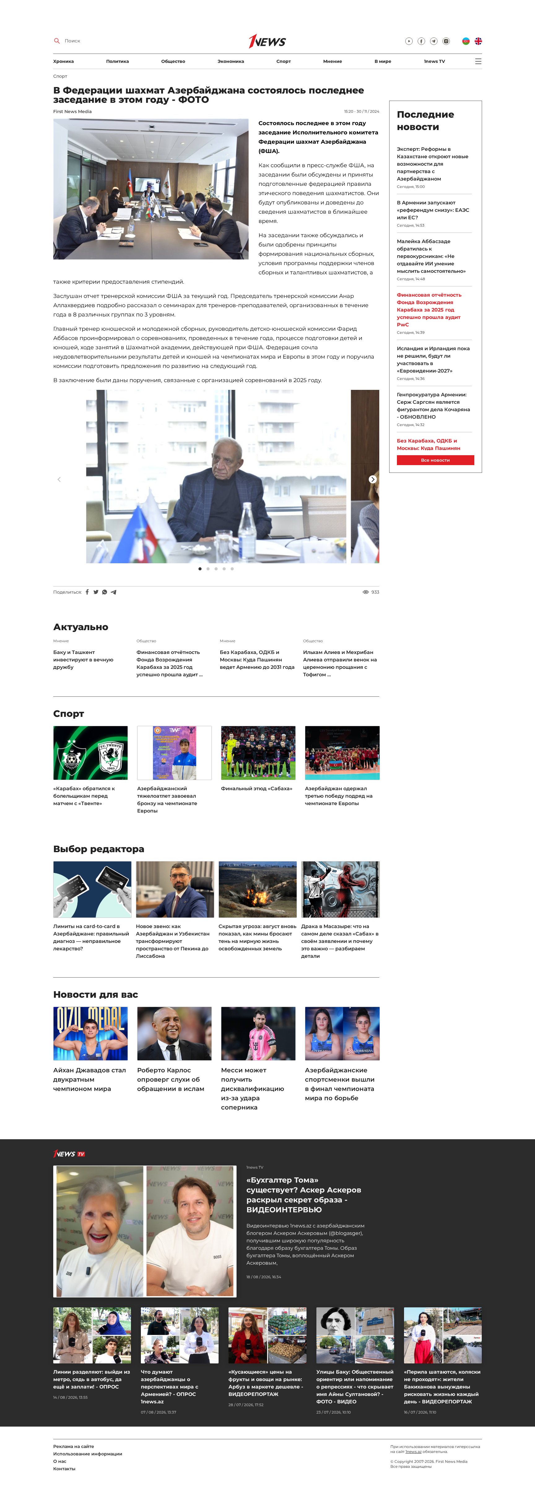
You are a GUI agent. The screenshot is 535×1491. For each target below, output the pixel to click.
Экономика (231, 61)
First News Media (72, 111)
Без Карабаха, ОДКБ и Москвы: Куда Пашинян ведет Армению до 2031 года (257, 659)
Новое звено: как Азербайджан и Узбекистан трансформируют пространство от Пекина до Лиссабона (173, 941)
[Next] (373, 479)
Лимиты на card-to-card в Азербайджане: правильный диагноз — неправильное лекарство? (91, 937)
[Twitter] (96, 592)
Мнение (332, 61)
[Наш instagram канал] (446, 41)
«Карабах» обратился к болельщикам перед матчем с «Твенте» (84, 796)
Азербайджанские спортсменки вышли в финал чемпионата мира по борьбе (340, 1084)
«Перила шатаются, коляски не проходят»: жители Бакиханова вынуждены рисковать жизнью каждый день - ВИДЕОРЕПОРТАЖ (442, 1387)
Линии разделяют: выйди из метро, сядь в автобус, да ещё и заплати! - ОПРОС (91, 1379)
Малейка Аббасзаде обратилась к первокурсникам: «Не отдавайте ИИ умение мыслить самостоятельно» (432, 256)
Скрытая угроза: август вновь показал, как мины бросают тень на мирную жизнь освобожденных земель (257, 937)
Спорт (283, 61)
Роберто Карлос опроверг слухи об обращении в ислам (170, 1079)
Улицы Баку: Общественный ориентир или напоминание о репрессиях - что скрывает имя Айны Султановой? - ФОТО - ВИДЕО (355, 1387)
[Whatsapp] (105, 592)
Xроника (63, 61)
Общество (173, 61)
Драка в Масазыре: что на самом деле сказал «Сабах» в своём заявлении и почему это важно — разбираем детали (340, 941)
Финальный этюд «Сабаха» (257, 788)
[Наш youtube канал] (409, 41)
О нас (59, 1461)
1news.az (414, 1451)
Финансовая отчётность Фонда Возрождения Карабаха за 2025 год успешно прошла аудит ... (170, 663)
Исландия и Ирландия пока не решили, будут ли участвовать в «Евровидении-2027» (433, 360)
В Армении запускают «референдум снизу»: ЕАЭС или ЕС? (433, 210)
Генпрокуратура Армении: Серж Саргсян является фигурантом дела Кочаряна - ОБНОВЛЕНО (433, 406)
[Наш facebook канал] (421, 41)
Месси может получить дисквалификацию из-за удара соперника (252, 1088)
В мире (383, 61)
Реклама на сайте (73, 1446)
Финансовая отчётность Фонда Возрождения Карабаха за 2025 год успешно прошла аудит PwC (429, 310)
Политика (117, 61)
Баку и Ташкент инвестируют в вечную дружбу (83, 659)
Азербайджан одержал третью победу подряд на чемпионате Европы (339, 796)
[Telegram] (113, 592)
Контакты (64, 1469)
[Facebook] (87, 592)
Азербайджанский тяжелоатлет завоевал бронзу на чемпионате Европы (167, 800)
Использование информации (87, 1454)
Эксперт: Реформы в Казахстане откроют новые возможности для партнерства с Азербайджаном (432, 164)
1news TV (434, 61)
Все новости (435, 460)
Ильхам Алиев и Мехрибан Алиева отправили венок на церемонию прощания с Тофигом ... (340, 663)
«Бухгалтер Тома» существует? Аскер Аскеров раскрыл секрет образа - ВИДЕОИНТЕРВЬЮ (303, 1194)
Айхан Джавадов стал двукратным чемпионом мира (89, 1079)
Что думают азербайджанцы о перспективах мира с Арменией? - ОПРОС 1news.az (169, 1387)
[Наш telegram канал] (433, 41)
